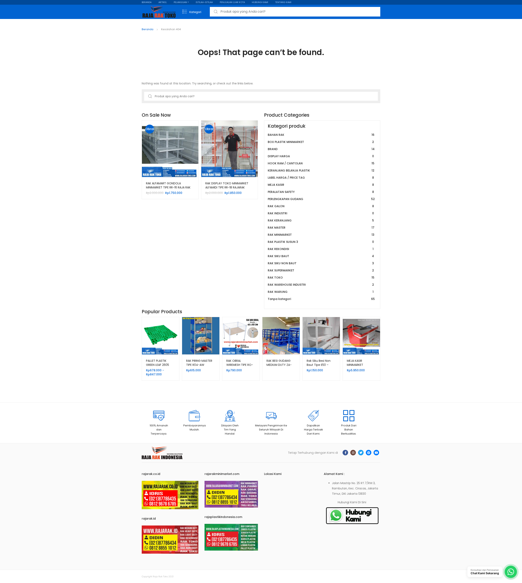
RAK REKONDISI (321, 249)
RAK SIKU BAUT (321, 256)
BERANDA (147, 2)
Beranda (147, 29)
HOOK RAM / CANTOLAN (321, 163)
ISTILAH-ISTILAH (204, 2)
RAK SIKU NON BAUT (321, 263)
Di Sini (362, 502)
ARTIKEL (162, 2)
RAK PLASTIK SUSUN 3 (321, 242)
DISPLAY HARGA (321, 156)
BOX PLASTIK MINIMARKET (321, 142)
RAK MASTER (321, 228)
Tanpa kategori (321, 299)
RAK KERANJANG (321, 220)
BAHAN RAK (321, 135)
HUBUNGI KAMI (260, 2)
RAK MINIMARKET (321, 235)
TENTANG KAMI (283, 2)
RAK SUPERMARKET (321, 270)
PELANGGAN (180, 2)
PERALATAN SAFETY (321, 192)
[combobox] (295, 12)
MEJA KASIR (321, 185)
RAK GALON (321, 206)
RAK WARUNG (321, 292)
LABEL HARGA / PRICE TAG (321, 178)
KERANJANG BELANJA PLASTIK (321, 170)
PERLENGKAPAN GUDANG (321, 199)
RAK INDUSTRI (321, 213)
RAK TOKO (321, 277)
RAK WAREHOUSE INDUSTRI (321, 285)
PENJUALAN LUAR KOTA (232, 2)
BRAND (321, 149)
